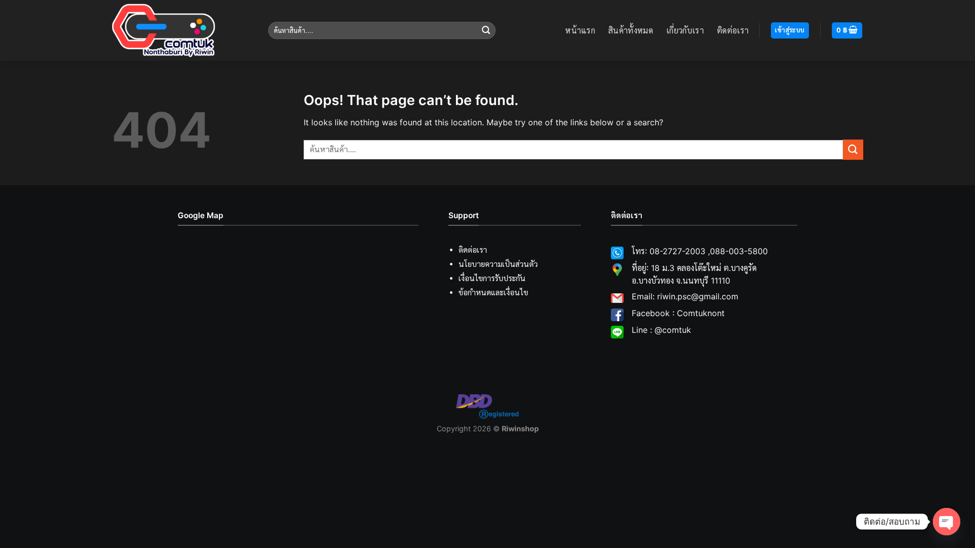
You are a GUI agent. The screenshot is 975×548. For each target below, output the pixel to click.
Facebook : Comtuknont (678, 313)
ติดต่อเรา (733, 30)
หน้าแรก (580, 30)
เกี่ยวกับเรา (685, 30)
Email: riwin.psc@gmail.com (685, 296)
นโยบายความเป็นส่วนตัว (498, 264)
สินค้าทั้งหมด (630, 30)
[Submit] (486, 30)
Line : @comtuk (661, 330)
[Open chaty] (946, 521)
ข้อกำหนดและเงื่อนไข (493, 292)
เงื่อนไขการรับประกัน (492, 278)
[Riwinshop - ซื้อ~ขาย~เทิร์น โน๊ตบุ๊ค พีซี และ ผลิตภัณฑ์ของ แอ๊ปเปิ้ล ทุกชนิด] (182, 30)
